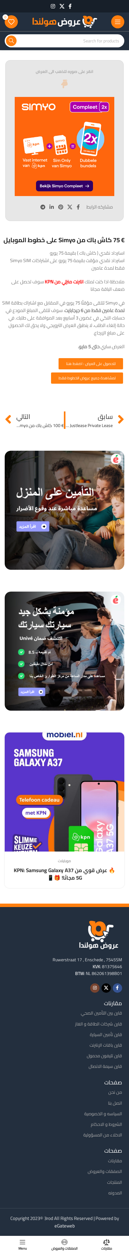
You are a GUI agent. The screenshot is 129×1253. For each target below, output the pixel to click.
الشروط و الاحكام (106, 1124)
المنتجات (114, 1182)
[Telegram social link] (42, 207)
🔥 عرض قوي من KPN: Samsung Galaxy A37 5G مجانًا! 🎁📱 (64, 874)
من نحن (115, 1092)
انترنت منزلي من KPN (65, 281)
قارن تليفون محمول (104, 1056)
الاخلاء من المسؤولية (102, 1135)
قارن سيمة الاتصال (105, 1066)
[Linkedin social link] (52, 207)
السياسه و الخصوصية (103, 1114)
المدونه (115, 1193)
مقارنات (115, 1161)
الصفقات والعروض (105, 1171)
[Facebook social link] (70, 6)
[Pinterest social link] (60, 207)
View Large (10, 737)
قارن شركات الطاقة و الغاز (98, 1024)
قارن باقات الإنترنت (106, 1045)
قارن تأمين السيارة (106, 1034)
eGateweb (64, 1225)
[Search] (11, 41)
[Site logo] (64, 21)
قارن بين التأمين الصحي (101, 1013)
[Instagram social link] (53, 6)
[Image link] (98, 934)
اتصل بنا (115, 1103)
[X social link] (61, 6)
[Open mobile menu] (117, 22)
